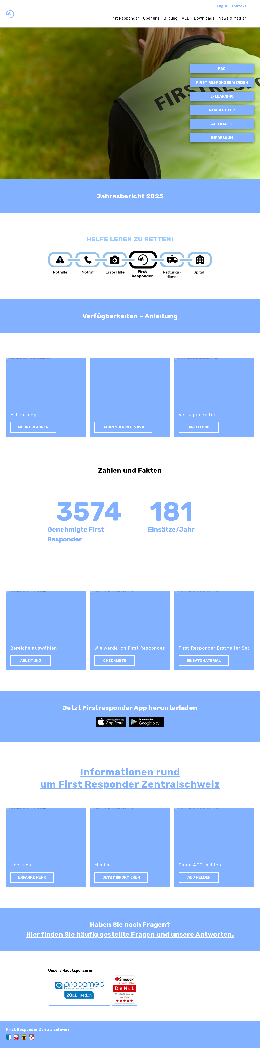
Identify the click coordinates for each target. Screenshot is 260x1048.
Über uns (151, 18)
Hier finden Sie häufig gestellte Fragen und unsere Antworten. (130, 934)
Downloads (204, 18)
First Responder (124, 18)
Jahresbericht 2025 (130, 196)
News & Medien (233, 18)
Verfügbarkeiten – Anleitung (130, 316)
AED (186, 18)
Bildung (171, 18)
